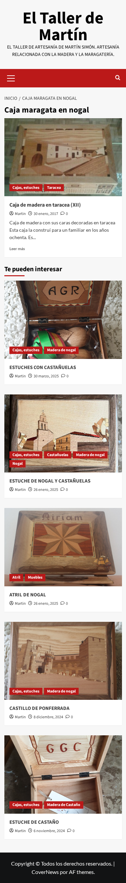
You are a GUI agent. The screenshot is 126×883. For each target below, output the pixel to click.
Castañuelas (57, 455)
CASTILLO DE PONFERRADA (39, 708)
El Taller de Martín (63, 26)
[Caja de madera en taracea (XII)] (63, 157)
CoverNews (45, 872)
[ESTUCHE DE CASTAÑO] (63, 774)
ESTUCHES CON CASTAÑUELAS (42, 367)
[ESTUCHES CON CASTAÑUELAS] (63, 320)
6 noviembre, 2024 (49, 831)
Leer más (17, 248)
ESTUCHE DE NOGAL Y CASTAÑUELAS (49, 481)
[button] (11, 77)
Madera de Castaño (63, 805)
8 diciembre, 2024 (48, 717)
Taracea (54, 188)
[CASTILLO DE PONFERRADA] (63, 661)
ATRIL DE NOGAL (27, 594)
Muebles (35, 577)
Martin (20, 214)
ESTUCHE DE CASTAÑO (34, 822)
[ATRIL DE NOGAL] (63, 547)
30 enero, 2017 (46, 214)
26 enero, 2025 (46, 490)
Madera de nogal (61, 350)
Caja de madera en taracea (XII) (45, 205)
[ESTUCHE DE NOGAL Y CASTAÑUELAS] (63, 433)
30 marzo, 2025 (46, 376)
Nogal (17, 463)
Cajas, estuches (25, 188)
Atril (16, 577)
